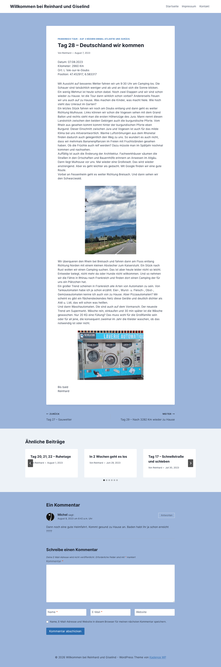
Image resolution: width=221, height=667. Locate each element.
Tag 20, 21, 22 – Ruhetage (50, 457)
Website (141, 612)
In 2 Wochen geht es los (108, 457)
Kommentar (54, 561)
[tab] (104, 480)
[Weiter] (190, 463)
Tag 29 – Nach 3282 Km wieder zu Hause (148, 417)
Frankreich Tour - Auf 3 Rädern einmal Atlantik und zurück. (94, 39)
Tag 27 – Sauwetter (59, 417)
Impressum (189, 6)
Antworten (166, 515)
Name (53, 612)
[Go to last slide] (30, 463)
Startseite (172, 6)
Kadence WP (157, 657)
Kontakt (204, 6)
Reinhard (66, 53)
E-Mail (97, 612)
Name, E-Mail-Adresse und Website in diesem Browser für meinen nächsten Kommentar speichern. (108, 621)
